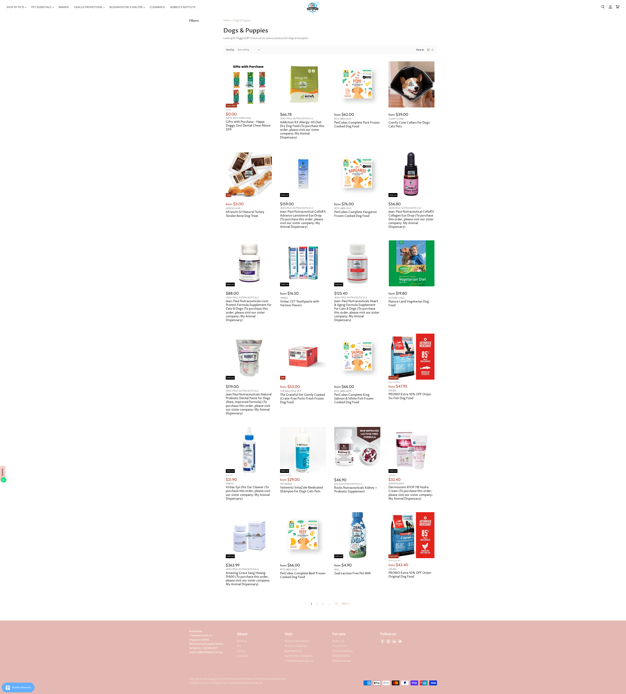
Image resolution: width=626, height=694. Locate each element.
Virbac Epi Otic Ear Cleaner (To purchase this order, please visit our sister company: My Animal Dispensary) (248, 493)
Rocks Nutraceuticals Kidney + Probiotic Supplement (355, 490)
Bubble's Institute (182, 7)
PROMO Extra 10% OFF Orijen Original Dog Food (409, 575)
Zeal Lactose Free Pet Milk (352, 573)
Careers (241, 651)
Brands (64, 7)
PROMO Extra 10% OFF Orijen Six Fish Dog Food (409, 396)
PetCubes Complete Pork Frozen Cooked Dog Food (357, 124)
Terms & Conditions (342, 651)
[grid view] (428, 49)
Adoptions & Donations (297, 641)
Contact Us (242, 656)
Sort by (230, 49)
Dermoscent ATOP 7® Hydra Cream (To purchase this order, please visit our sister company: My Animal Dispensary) (410, 493)
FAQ (239, 646)
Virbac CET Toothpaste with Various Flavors (299, 303)
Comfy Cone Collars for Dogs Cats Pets (409, 124)
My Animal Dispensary (296, 646)
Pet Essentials (41, 7)
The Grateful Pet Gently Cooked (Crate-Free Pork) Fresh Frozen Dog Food (302, 398)
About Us (241, 641)
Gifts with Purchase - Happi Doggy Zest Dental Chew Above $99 (248, 125)
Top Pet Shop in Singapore (299, 656)
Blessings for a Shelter (126, 7)
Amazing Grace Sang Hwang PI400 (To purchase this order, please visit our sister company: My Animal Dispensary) (248, 579)
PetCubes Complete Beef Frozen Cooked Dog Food (302, 575)
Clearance (157, 7)
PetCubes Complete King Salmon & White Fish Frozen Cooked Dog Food (353, 398)
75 (336, 604)
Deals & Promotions (88, 7)
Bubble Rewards (341, 656)
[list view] (432, 49)
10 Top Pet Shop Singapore (299, 661)
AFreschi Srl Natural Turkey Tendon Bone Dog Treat (245, 214)
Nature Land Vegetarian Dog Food (408, 303)
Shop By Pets (16, 7)
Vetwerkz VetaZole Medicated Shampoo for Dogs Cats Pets (301, 489)
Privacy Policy (339, 646)
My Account (338, 641)
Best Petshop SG (293, 651)
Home (226, 20)
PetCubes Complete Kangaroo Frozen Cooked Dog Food (355, 214)
